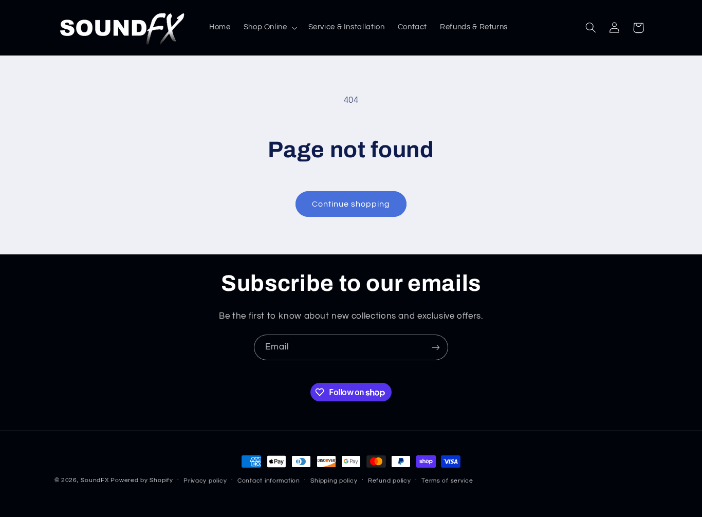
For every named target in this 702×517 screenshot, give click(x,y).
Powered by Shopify (141, 480)
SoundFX (94, 480)
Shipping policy (333, 481)
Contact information (268, 481)
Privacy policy (205, 481)
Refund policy (389, 481)
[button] (269, 27)
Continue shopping (351, 204)
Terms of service (447, 481)
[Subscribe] (436, 347)
